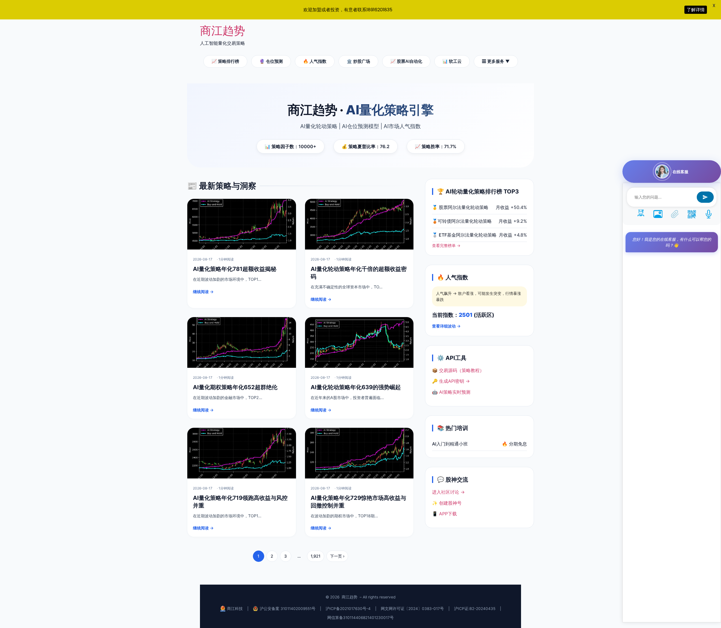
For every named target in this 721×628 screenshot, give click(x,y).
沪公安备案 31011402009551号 (287, 608)
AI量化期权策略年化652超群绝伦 (235, 387)
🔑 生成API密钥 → (451, 381)
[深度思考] (641, 214)
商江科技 (235, 608)
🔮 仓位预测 (271, 61)
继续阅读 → (203, 291)
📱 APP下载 (444, 513)
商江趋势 (222, 30)
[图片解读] (657, 214)
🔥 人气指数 (314, 61)
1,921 (316, 556)
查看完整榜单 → (446, 245)
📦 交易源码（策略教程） (458, 370)
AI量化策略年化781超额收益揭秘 (234, 269)
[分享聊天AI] (691, 214)
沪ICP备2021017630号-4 (348, 608)
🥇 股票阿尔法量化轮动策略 (460, 207)
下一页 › (337, 556)
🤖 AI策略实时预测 (451, 392)
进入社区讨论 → (448, 492)
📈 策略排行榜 (225, 61)
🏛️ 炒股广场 (358, 61)
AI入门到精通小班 (450, 444)
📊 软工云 (452, 61)
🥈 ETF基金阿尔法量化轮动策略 (464, 235)
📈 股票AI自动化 (406, 61)
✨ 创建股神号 (447, 503)
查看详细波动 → (446, 326)
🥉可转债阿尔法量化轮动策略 (462, 221)
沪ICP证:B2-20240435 (474, 608)
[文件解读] (674, 214)
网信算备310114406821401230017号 (360, 617)
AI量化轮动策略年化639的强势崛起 (356, 387)
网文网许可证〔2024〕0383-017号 (412, 608)
